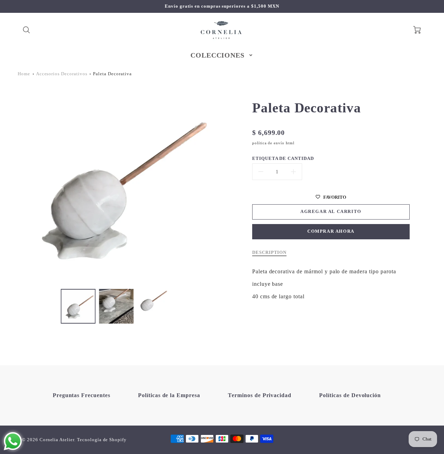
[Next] (218, 186)
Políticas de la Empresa (169, 395)
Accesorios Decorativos (61, 73)
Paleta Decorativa (112, 73)
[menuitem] (222, 55)
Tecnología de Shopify (102, 439)
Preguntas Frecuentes (81, 395)
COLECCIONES (217, 55)
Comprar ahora (331, 231)
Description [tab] (269, 252)
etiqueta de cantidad (283, 158)
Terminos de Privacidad (259, 395)
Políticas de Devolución (350, 395)
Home (24, 73)
